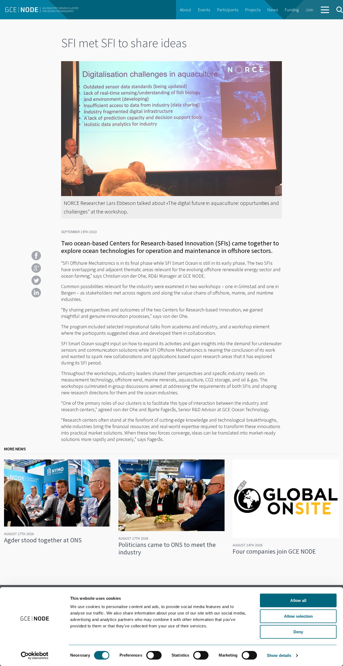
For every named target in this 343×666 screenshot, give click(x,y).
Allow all (298, 600)
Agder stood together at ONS (43, 540)
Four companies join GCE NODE (274, 551)
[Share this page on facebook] (36, 255)
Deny (298, 632)
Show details (279, 655)
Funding (292, 10)
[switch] (154, 655)
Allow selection (298, 616)
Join (309, 10)
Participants (227, 10)
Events (204, 10)
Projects (252, 10)
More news (15, 448)
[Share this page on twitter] (36, 280)
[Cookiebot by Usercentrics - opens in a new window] (34, 656)
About (185, 10)
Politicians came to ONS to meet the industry (167, 548)
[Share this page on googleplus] (36, 268)
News (272, 10)
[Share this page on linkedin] (36, 292)
